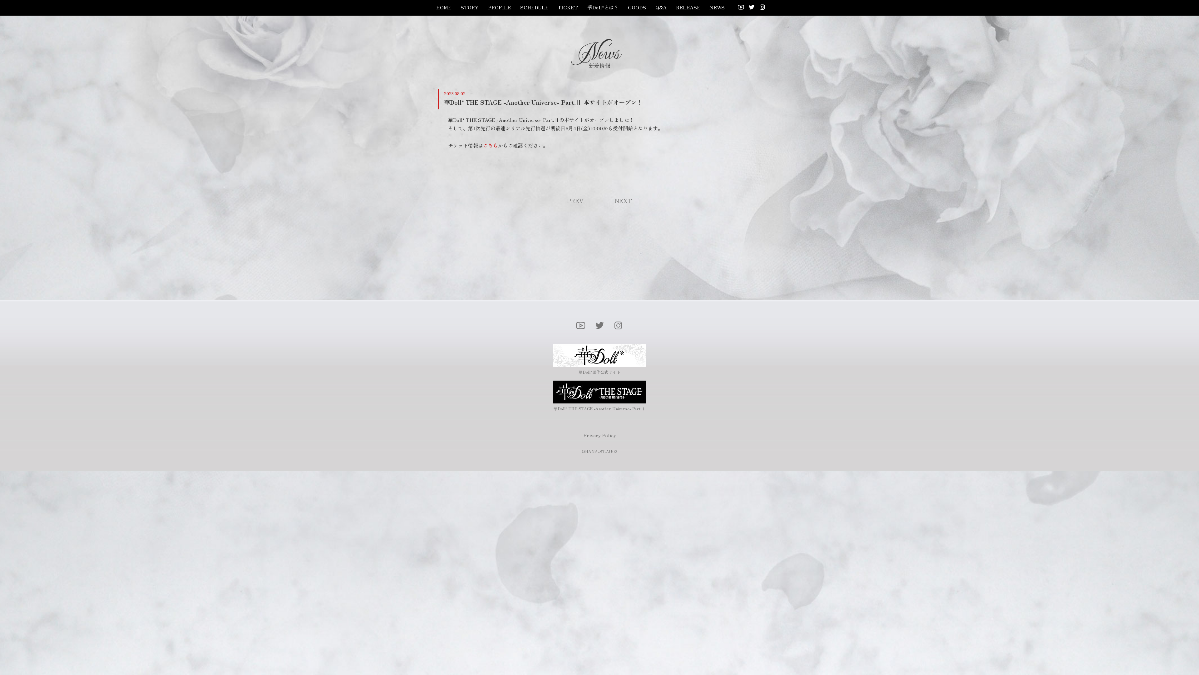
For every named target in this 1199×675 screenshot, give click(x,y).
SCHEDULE (534, 7)
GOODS (637, 7)
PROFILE (499, 7)
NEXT (623, 200)
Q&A (661, 7)
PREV (575, 200)
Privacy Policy (599, 435)
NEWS (717, 7)
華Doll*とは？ (603, 7)
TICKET (568, 7)
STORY (470, 7)
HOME (443, 7)
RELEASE (688, 7)
